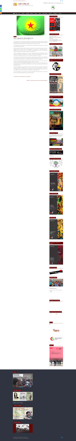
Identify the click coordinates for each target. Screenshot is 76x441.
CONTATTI (60, 13)
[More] (1, 13)
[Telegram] (1, 11)
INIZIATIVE (55, 13)
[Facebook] (1, 6)
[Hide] (0, 14)
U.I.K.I (19, 13)
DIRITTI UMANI (45, 13)
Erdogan (25, 39)
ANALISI (36, 13)
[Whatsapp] (1, 9)
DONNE (40, 13)
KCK (27, 39)
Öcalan (29, 39)
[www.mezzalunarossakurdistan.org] (52, 324)
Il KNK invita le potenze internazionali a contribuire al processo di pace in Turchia (26, 0)
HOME (16, 13)
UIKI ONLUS (23, 3)
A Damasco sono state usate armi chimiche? (22, 76)
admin (20, 39)
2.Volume (17, 402)
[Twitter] (1, 7)
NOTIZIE (23, 13)
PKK (30, 39)
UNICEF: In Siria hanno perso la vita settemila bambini (37, 80)
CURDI (23, 39)
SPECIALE (31, 13)
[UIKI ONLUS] (14, 13)
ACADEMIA (27, 13)
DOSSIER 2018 (51, 155)
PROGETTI (50, 13)
